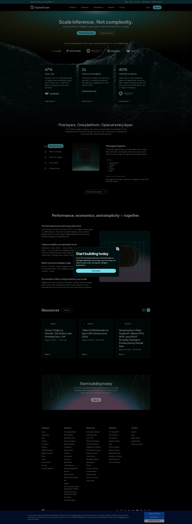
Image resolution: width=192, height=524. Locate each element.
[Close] (117, 248)
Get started (96, 271)
